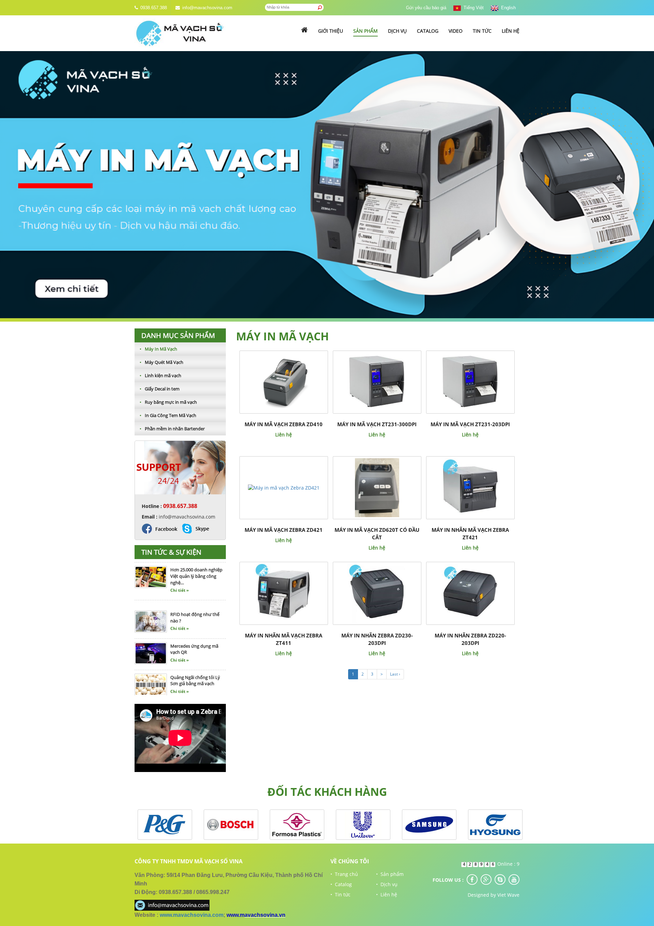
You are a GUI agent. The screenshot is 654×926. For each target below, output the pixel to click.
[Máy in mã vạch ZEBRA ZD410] (283, 382)
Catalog (427, 31)
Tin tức (482, 31)
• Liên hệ (386, 894)
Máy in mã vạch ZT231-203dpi (470, 424)
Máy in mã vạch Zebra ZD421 (284, 529)
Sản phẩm (365, 31)
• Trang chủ (344, 874)
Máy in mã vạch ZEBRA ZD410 (284, 424)
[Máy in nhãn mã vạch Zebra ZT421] (470, 487)
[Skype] (500, 879)
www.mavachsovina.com (191, 915)
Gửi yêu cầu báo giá (426, 7)
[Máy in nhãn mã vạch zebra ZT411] (283, 593)
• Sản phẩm (390, 874)
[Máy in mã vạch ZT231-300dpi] (376, 382)
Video (456, 31)
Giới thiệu (330, 31)
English (507, 7)
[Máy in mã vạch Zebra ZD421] (284, 487)
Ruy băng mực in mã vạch (168, 402)
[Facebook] (472, 879)
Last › (395, 674)
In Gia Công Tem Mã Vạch (168, 415)
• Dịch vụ (387, 884)
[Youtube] (514, 879)
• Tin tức (340, 894)
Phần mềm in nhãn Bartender (172, 429)
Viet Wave (508, 895)
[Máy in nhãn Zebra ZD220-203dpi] (470, 593)
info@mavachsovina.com (207, 7)
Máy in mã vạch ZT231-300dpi (377, 424)
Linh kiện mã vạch (160, 375)
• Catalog (341, 884)
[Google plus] (486, 879)
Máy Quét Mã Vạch (161, 362)
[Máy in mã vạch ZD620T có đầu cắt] (377, 487)
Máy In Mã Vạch (158, 349)
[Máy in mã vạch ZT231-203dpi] (470, 382)
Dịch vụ (397, 31)
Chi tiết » (179, 569)
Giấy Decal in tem (160, 389)
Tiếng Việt (472, 7)
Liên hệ (510, 31)
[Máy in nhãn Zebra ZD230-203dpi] (376, 593)
